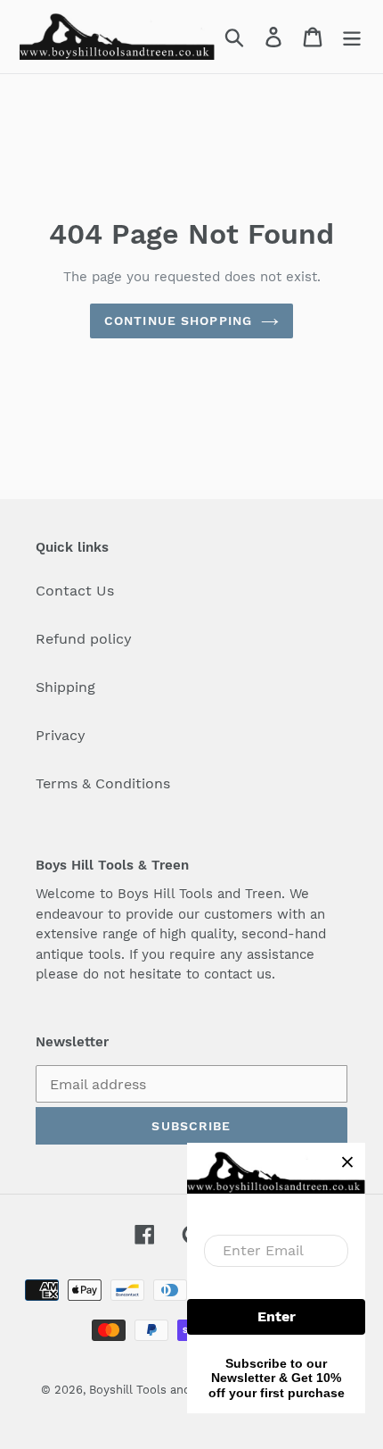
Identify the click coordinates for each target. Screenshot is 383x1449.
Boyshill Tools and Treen (157, 1389)
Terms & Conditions (103, 783)
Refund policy (84, 638)
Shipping (65, 687)
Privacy (61, 735)
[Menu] (351, 37)
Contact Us (75, 590)
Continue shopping (178, 320)
